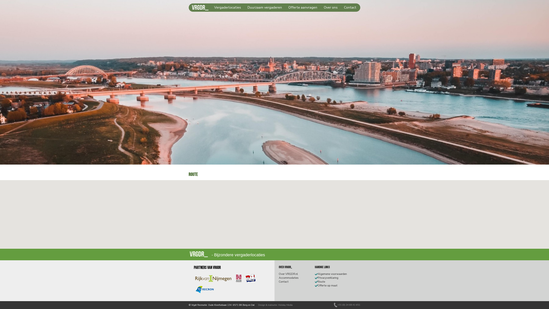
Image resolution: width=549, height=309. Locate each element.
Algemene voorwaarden (332, 274)
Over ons (331, 7)
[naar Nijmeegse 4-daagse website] (250, 278)
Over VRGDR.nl (288, 274)
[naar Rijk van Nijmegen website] (213, 278)
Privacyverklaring (328, 278)
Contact (350, 7)
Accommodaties (289, 278)
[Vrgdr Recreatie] (196, 251)
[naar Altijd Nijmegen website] (238, 278)
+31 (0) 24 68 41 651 (348, 304)
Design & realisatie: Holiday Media (275, 305)
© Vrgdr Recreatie (198, 305)
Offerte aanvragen (302, 7)
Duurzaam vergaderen (264, 7)
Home (203, 7)
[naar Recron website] (204, 289)
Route (321, 282)
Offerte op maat (327, 285)
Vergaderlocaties (227, 7)
